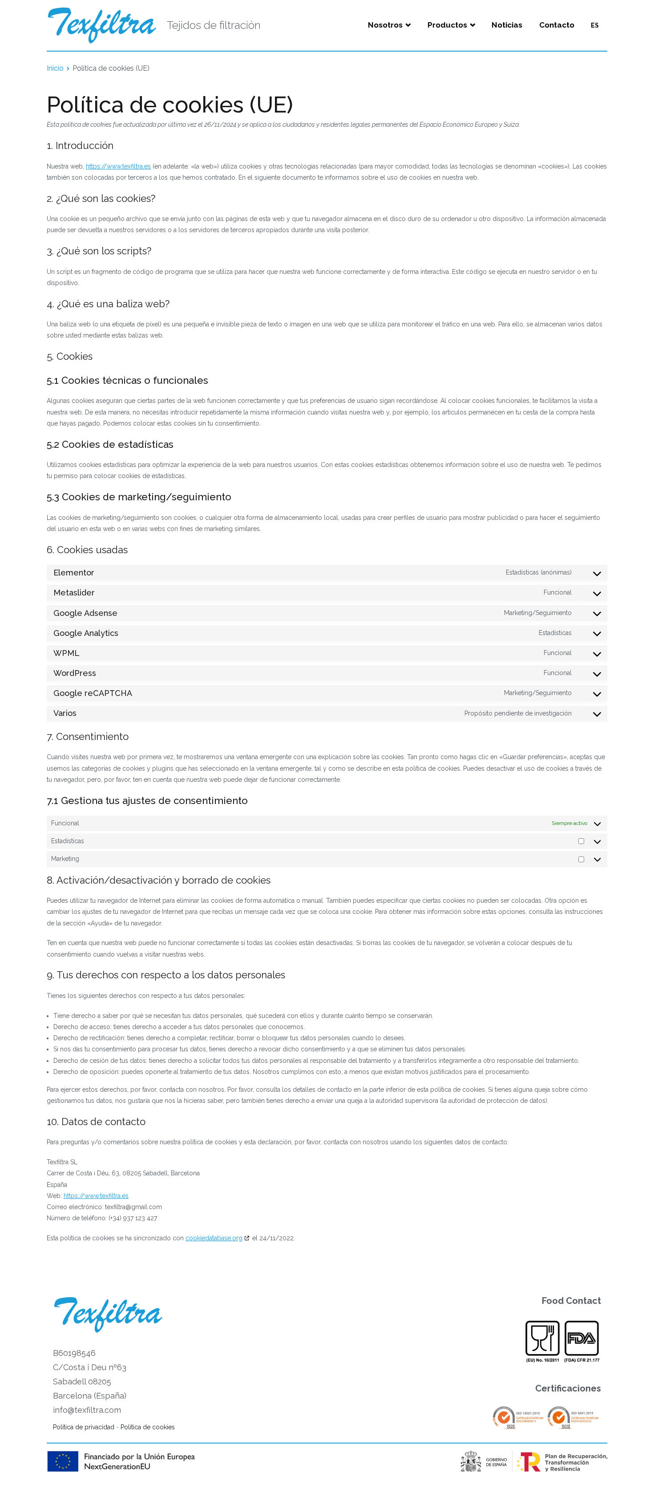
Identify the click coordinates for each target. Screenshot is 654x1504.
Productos (447, 24)
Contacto (556, 24)
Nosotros (385, 24)
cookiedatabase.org (214, 1238)
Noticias (507, 24)
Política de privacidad (83, 1427)
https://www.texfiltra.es (118, 166)
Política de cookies (148, 1427)
